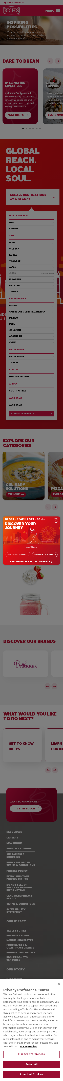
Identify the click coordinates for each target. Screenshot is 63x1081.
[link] (31, 561)
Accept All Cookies (31, 1074)
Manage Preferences (31, 1054)
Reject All (31, 1064)
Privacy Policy (28, 1047)
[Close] (59, 983)
